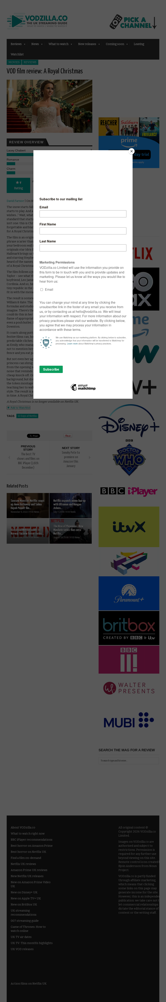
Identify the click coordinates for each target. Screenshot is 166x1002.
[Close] (132, 151)
